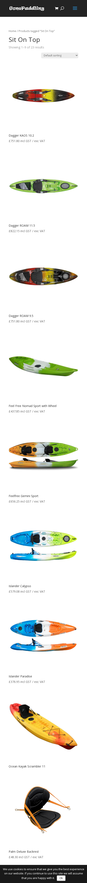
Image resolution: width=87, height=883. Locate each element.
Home (12, 31)
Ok (61, 878)
